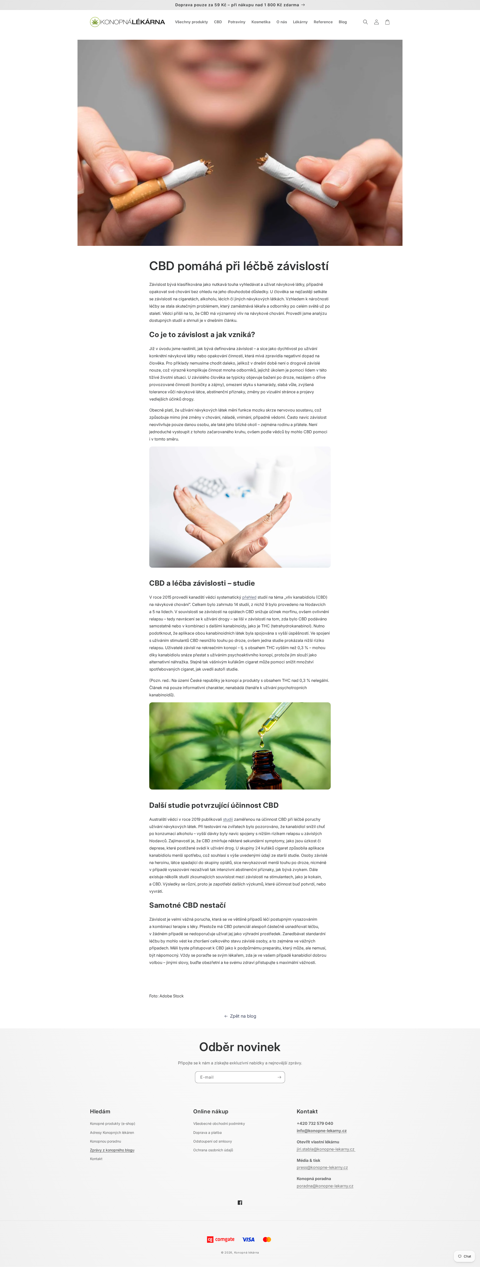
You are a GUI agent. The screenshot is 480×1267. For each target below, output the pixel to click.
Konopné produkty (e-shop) (112, 1123)
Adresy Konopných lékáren (112, 1132)
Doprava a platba (207, 1132)
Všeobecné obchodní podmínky (219, 1123)
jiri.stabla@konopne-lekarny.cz (326, 1149)
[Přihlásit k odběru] (279, 1077)
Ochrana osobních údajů (213, 1150)
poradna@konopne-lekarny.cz (325, 1185)
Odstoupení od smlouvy (212, 1141)
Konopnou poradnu (105, 1141)
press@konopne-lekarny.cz (322, 1167)
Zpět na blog (243, 1016)
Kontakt (96, 1159)
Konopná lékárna (246, 1252)
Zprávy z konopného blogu (112, 1150)
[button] (365, 21)
